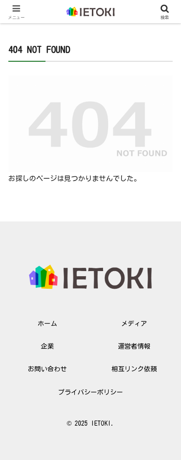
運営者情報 (134, 346)
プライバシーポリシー (90, 392)
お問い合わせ (47, 369)
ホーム (47, 323)
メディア (134, 323)
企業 (47, 346)
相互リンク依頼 (134, 369)
